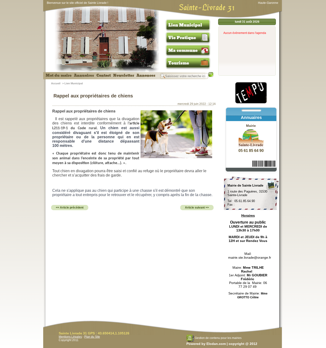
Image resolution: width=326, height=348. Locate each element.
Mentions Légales (70, 336)
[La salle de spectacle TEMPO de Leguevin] (251, 102)
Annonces (146, 75)
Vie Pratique (182, 37)
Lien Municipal (185, 25)
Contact (103, 75)
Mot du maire (59, 75)
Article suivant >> (197, 207)
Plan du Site (92, 336)
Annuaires (84, 75)
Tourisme (178, 63)
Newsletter (123, 75)
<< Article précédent (70, 207)
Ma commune (183, 50)
